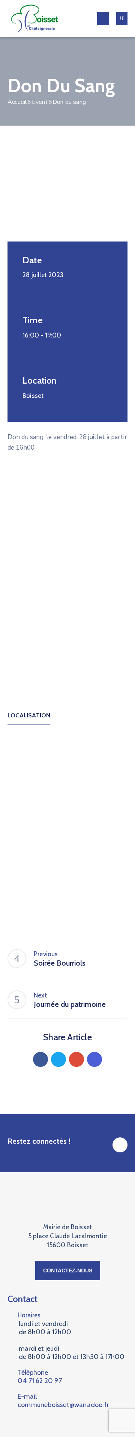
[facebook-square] (120, 1144)
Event (40, 102)
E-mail (63, 1400)
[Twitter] (58, 1059)
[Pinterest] (76, 1059)
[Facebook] (40, 1059)
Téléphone (40, 1376)
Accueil (17, 102)
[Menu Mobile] (103, 18)
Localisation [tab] (29, 715)
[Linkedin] (94, 1059)
